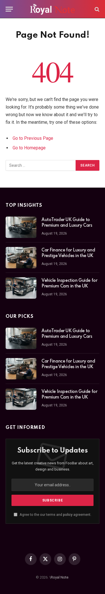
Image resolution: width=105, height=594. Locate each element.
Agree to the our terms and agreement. (55, 514)
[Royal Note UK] (53, 9)
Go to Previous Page (33, 138)
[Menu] (9, 9)
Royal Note (59, 577)
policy (68, 514)
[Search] (96, 9)
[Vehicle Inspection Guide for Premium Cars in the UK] (21, 288)
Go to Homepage (29, 147)
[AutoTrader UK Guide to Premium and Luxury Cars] (21, 227)
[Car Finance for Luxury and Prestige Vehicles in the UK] (21, 257)
